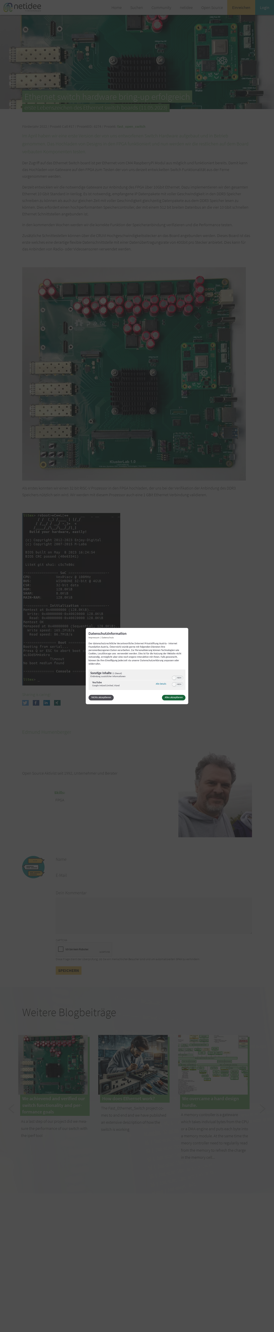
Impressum (94, 638)
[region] (137, 680)
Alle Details (161, 684)
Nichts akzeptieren (101, 697)
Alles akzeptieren (174, 697)
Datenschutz (108, 638)
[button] (174, 678)
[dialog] (137, 666)
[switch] (177, 677)
